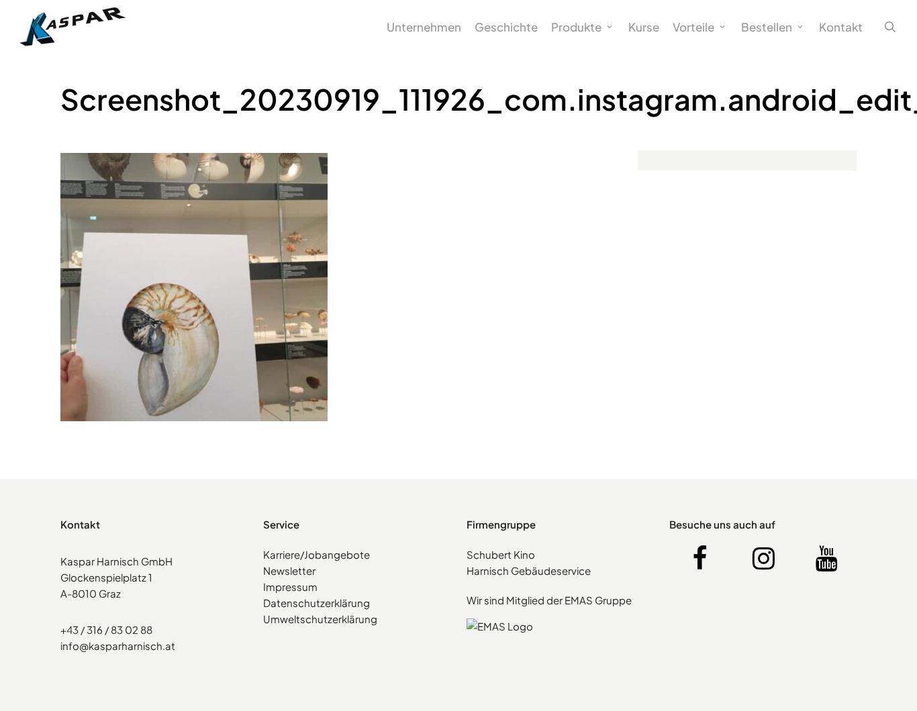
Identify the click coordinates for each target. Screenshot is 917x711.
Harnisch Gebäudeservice (529, 570)
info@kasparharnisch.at (117, 645)
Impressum (290, 586)
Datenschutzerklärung (316, 602)
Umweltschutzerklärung (320, 618)
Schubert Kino (501, 554)
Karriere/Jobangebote (316, 554)
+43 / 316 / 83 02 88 (106, 629)
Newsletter (289, 570)
